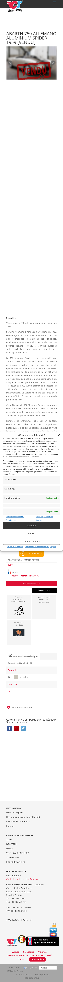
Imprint (53, 546)
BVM (10, 684)
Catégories (28, 951)
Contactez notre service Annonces (23, 879)
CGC (15, 684)
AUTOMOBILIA (13, 857)
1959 (10, 564)
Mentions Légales (14, 812)
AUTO (9, 839)
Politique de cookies (15, 546)
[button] (58, 435)
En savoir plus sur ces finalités (44, 518)
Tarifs (49, 955)
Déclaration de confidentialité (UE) (23, 817)
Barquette (13, 670)
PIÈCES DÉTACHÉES (15, 862)
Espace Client (37, 959)
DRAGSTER (11, 844)
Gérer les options (31, 541)
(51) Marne (13, 575)
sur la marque (34, 553)
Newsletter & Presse (17, 955)
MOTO (9, 848)
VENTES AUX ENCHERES (17, 853)
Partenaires (37, 955)
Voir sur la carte (29, 575)
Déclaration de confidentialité (37, 546)
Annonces (42, 951)
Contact (21, 959)
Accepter (31, 525)
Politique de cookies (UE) (18, 821)
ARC (10, 691)
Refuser (31, 533)
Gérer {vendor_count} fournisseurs (15, 518)
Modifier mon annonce (31, 584)
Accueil (15, 951)
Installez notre (45, 941)
